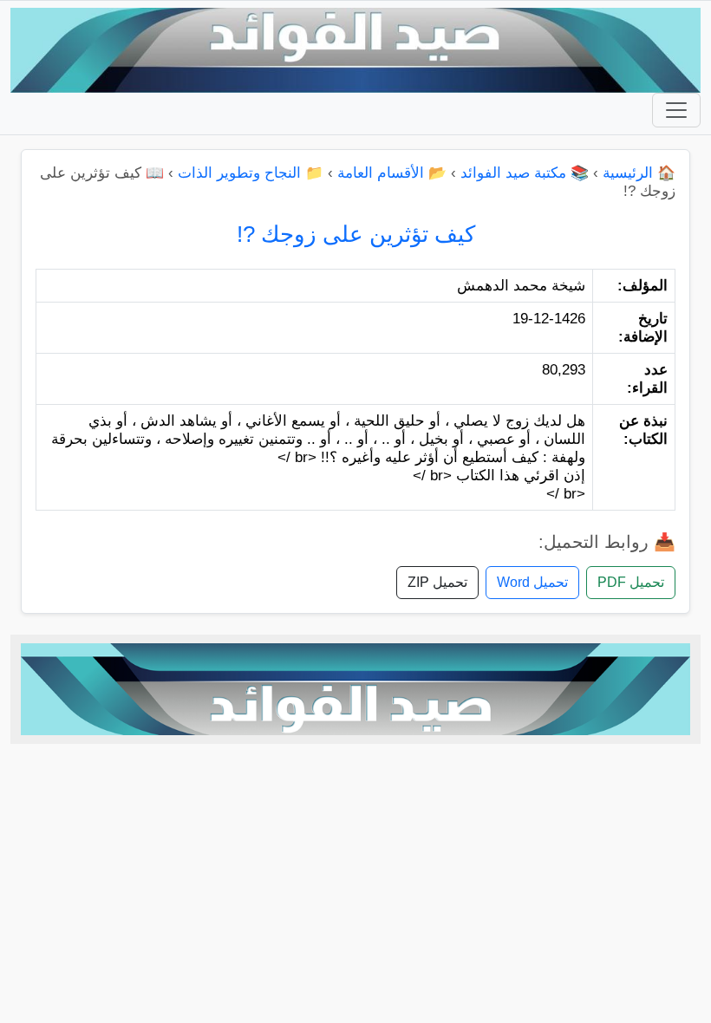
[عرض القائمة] (676, 110)
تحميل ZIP (437, 582)
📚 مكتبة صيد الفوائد (524, 173)
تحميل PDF (630, 582)
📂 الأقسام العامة (392, 173)
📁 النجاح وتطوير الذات (250, 173)
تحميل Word (532, 582)
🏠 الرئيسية (639, 173)
